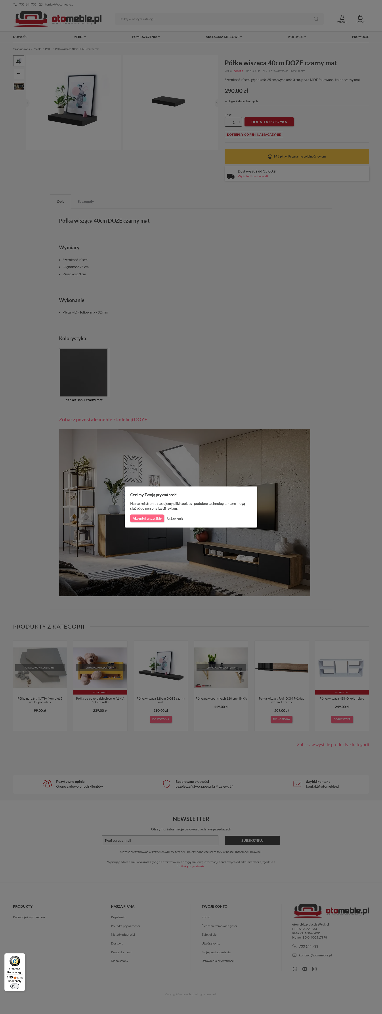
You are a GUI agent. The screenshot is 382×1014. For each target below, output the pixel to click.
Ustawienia (175, 518)
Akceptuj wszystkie (147, 518)
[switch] (14, 986)
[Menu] (22, 956)
